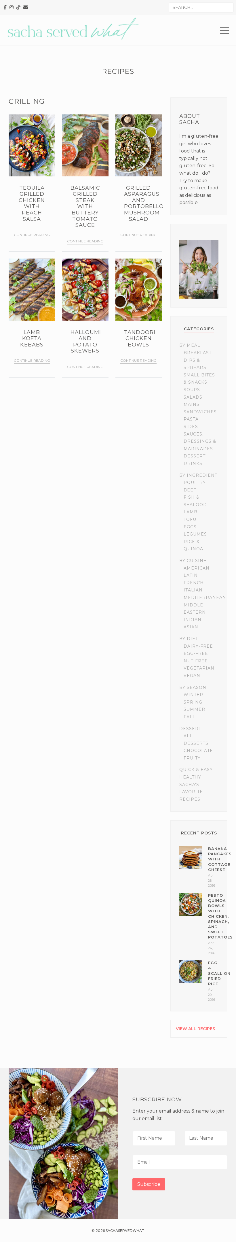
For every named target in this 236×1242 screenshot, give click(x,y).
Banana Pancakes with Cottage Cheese (220, 859)
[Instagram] (11, 7)
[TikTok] (18, 7)
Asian (191, 627)
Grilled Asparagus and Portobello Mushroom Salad (144, 203)
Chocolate (198, 750)
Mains (191, 404)
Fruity (192, 758)
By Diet (188, 638)
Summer (194, 709)
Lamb (190, 511)
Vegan (192, 675)
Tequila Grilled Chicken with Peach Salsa (32, 203)
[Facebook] (5, 7)
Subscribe (148, 1184)
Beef (190, 490)
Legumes (195, 534)
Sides (191, 426)
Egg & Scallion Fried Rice (219, 973)
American (197, 568)
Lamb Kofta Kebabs (31, 338)
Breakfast (198, 352)
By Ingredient (198, 475)
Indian (192, 619)
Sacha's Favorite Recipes (191, 792)
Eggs (190, 526)
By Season (192, 687)
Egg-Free (196, 653)
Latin (191, 575)
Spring (193, 702)
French (194, 582)
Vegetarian (199, 668)
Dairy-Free (198, 646)
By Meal (189, 345)
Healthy (190, 777)
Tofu (190, 519)
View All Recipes (195, 1028)
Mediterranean (205, 597)
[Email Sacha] (25, 7)
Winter (193, 694)
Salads (193, 397)
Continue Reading (32, 235)
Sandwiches (200, 411)
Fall (189, 716)
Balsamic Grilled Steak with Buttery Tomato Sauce (85, 207)
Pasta (191, 419)
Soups (192, 389)
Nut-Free (196, 661)
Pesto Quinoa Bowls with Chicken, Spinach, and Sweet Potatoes (220, 916)
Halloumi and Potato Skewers (86, 341)
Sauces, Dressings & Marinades (200, 441)
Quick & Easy (196, 769)
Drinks (193, 463)
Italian (193, 590)
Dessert (194, 456)
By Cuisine (193, 560)
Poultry (195, 482)
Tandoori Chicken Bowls (139, 338)
